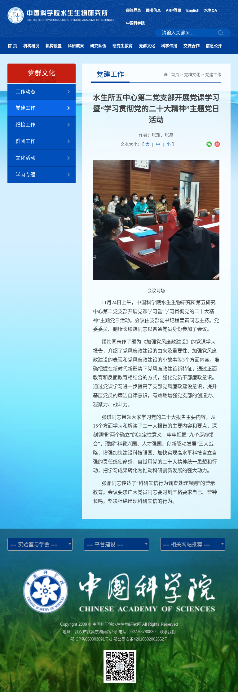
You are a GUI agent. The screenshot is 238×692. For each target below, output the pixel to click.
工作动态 (25, 91)
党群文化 (147, 45)
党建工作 (25, 108)
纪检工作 (25, 124)
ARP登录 (173, 10)
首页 (175, 74)
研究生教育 (122, 45)
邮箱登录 (133, 10)
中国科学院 (135, 23)
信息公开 (214, 45)
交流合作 (191, 45)
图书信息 (153, 10)
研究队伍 (98, 45)
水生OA (210, 10)
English (192, 10)
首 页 (12, 45)
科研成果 (76, 45)
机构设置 (54, 45)
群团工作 (25, 141)
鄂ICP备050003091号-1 (91, 639)
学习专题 (25, 174)
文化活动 (25, 158)
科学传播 (169, 45)
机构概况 (31, 45)
